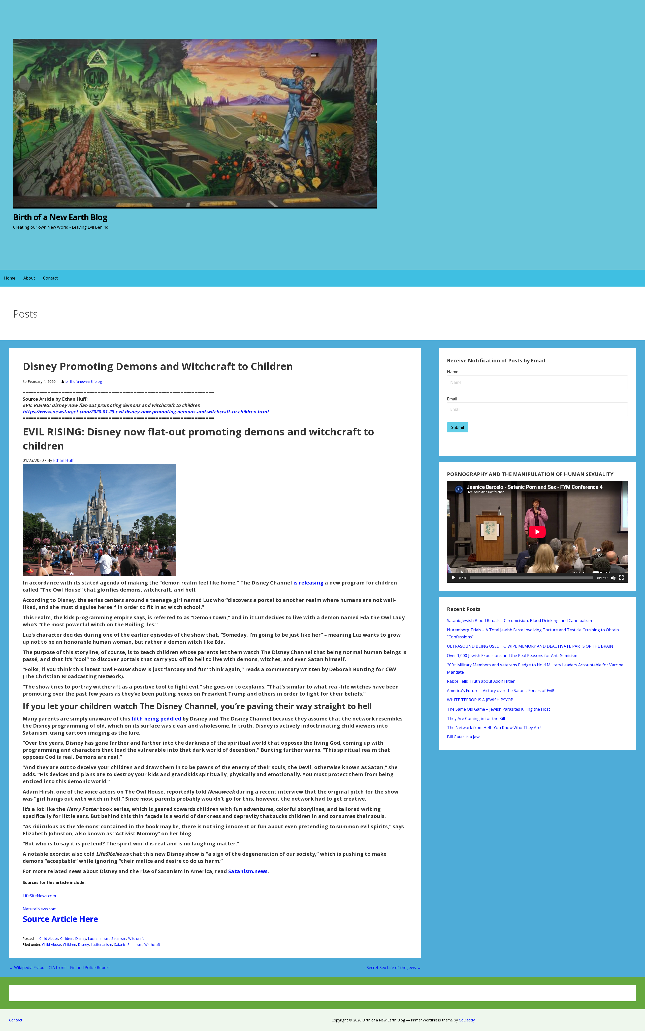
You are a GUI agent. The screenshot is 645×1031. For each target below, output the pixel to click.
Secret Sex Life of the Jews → (394, 967)
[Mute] (613, 577)
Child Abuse (48, 938)
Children (66, 938)
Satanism (118, 938)
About (29, 278)
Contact (50, 278)
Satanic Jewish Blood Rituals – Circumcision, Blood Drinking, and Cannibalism (519, 620)
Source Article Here (60, 918)
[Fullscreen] (621, 577)
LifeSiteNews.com (39, 896)
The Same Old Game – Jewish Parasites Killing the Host (498, 709)
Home (9, 278)
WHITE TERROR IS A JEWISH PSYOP (480, 700)
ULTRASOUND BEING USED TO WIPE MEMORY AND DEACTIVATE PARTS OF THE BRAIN (530, 646)
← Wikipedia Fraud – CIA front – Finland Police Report (59, 967)
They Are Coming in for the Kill (476, 718)
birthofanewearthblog (84, 381)
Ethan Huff (63, 460)
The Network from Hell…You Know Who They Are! (494, 727)
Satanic (119, 944)
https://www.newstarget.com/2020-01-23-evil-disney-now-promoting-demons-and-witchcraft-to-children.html (145, 411)
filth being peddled (156, 718)
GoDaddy (467, 1020)
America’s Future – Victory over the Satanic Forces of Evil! (500, 690)
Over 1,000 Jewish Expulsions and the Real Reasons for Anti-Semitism (512, 655)
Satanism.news (248, 871)
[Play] (453, 577)
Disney (80, 938)
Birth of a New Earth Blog (60, 217)
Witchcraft (136, 938)
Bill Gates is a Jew (463, 737)
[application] (537, 532)
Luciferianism (98, 938)
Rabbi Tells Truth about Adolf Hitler (481, 681)
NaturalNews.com (39, 909)
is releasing (308, 582)
